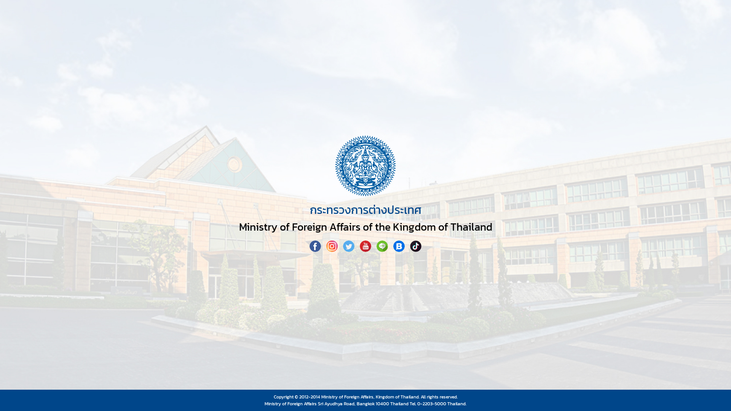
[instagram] (332, 249)
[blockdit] (399, 249)
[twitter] (349, 249)
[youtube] (366, 249)
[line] (383, 249)
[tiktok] (415, 249)
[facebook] (316, 249)
